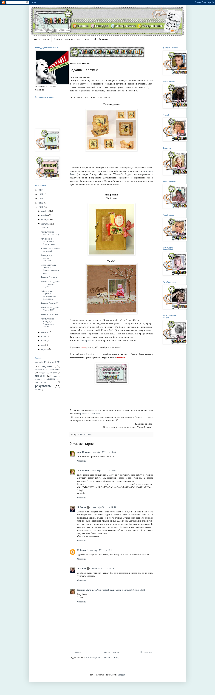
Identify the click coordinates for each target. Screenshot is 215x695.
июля (44, 336)
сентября (45, 223)
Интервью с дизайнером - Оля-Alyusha (48, 241)
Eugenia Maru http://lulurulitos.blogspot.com (99, 589)
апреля (44, 349)
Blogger (121, 674)
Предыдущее (146, 651)
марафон (40, 375)
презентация (40, 382)
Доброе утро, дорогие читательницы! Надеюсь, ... (49, 294)
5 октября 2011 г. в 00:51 (133, 589)
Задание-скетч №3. (50, 314)
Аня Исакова (84, 452)
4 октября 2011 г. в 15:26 (102, 568)
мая (43, 344)
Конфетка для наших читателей (50, 249)
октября (45, 219)
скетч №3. (95, 413)
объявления (49, 378)
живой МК (55, 362)
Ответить (81, 460)
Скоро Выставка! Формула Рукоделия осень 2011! (50, 268)
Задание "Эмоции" (49, 276)
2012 (41, 202)
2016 (41, 189)
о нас (87, 38)
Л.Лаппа (81, 507)
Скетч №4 (45, 227)
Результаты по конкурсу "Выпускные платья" (48, 322)
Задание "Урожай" (49, 303)
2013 (41, 198)
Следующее (76, 651)
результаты (43, 385)
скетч (38, 389)
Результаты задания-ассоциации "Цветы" (50, 284)
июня (44, 340)
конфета (53, 372)
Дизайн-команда (102, 38)
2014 (41, 194)
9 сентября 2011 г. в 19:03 (103, 452)
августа (45, 332)
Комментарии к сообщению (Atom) (102, 657)
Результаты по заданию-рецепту (50, 233)
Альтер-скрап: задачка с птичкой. (47, 258)
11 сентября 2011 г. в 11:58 (103, 507)
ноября (44, 215)
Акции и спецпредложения (67, 38)
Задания (47, 365)
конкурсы (42, 372)
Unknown (81, 550)
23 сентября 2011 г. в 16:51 (100, 550)
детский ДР (40, 362)
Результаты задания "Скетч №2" (50, 309)
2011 (41, 207)
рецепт (83, 413)
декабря (45, 210)
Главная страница (41, 38)
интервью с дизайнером (47, 369)
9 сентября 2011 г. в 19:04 (103, 470)
